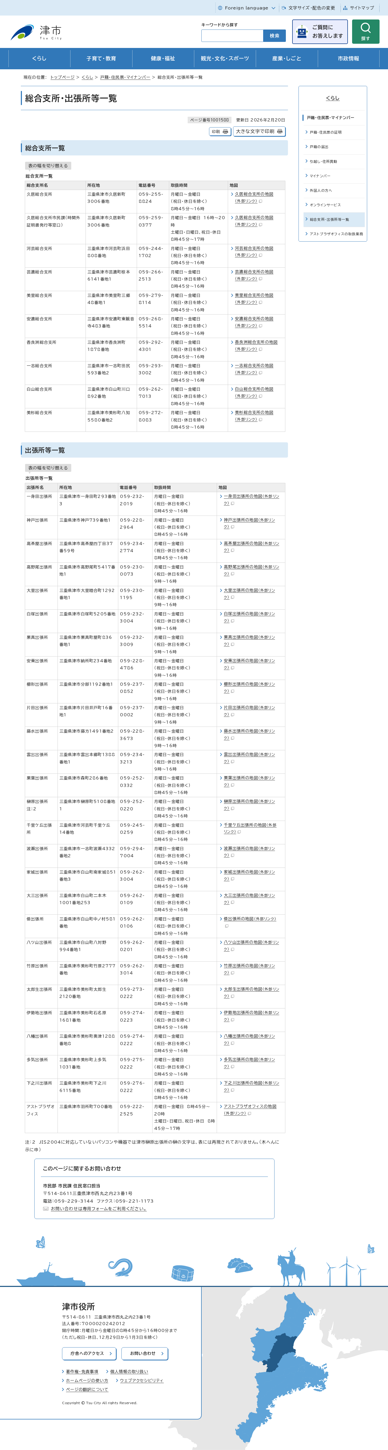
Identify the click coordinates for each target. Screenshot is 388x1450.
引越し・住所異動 (324, 161)
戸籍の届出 (319, 147)
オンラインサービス (325, 205)
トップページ (63, 77)
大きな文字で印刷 (255, 131)
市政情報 (348, 58)
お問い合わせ (143, 1353)
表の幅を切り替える (48, 166)
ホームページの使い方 (87, 1381)
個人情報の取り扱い (129, 1372)
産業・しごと (287, 58)
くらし (39, 58)
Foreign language (246, 8)
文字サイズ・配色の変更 (311, 8)
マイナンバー (320, 176)
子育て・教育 (101, 58)
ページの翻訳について (87, 1390)
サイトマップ (362, 8)
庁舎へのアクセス (87, 1353)
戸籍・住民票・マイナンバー (125, 77)
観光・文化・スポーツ (225, 58)
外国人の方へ (321, 190)
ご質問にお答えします (328, 31)
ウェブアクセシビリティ (142, 1381)
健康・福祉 (163, 58)
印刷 (216, 132)
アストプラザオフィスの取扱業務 (336, 234)
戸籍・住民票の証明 (326, 132)
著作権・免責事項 (82, 1372)
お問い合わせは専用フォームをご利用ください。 (99, 1209)
